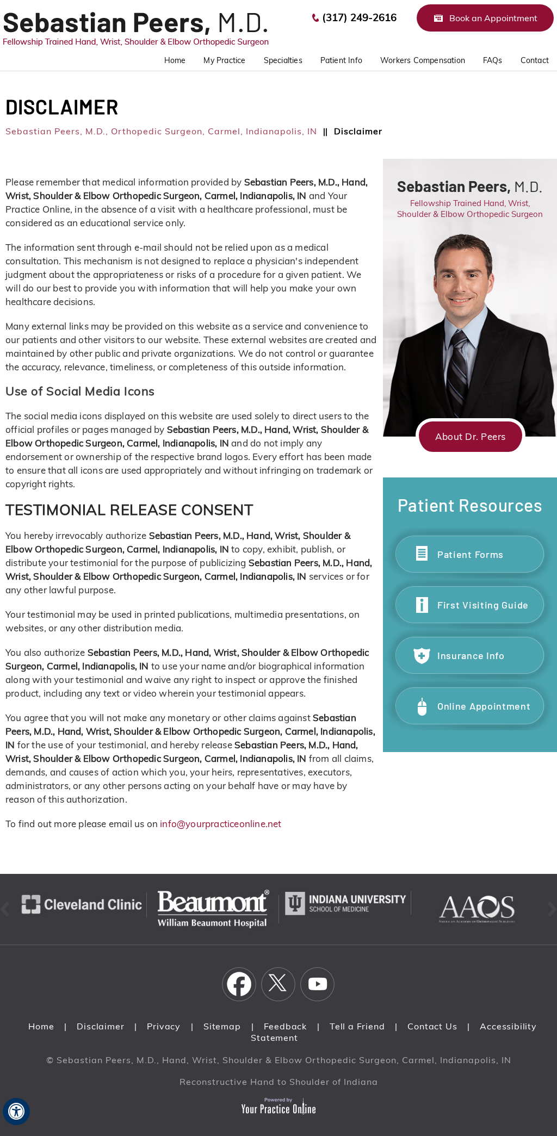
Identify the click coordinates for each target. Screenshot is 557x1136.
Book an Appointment (493, 18)
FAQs (493, 60)
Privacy (164, 1026)
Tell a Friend (357, 1026)
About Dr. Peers (470, 436)
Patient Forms (470, 554)
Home (41, 1026)
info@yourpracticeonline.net (220, 823)
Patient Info (341, 60)
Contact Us (432, 1026)
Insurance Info (471, 655)
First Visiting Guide (483, 605)
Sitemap (222, 1026)
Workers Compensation (422, 60)
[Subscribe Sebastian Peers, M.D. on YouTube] (317, 984)
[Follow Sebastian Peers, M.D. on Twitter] (278, 984)
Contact (535, 60)
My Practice (224, 60)
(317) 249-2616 (359, 17)
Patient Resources (470, 504)
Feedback (285, 1026)
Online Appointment (484, 706)
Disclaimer (100, 1026)
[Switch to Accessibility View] (16, 1111)
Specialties (283, 60)
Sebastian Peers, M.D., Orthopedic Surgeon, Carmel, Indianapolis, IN (161, 131)
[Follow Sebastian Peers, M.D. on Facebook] (239, 984)
